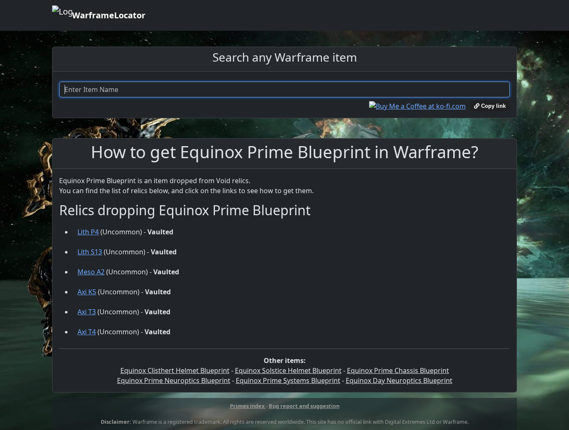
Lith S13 (89, 251)
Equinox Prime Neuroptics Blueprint (173, 380)
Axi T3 (86, 311)
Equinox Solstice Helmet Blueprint (288, 370)
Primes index (248, 406)
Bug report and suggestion (304, 406)
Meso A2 (91, 271)
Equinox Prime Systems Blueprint (288, 380)
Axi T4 (86, 331)
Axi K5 (86, 291)
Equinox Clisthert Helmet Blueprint (175, 370)
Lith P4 (88, 231)
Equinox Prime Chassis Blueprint (398, 370)
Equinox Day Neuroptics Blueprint (399, 380)
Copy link (492, 106)
